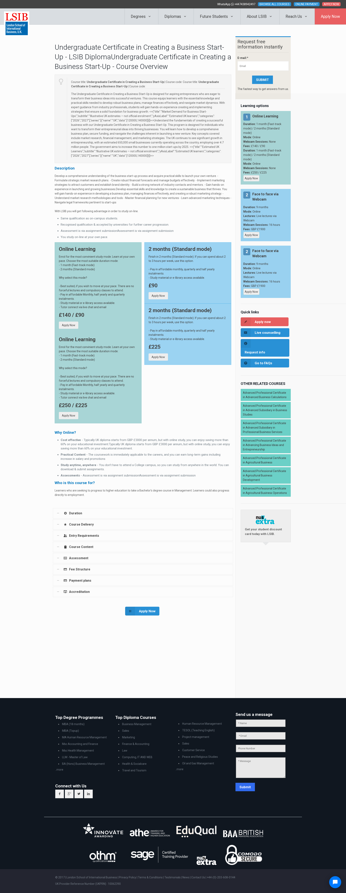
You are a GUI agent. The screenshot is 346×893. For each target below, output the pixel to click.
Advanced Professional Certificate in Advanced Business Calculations (265, 395)
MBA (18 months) (73, 724)
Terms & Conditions (150, 877)
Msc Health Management (78, 750)
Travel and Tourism (134, 770)
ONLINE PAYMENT (306, 4)
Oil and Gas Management (198, 763)
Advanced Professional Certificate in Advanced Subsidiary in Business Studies (265, 410)
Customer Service (193, 750)
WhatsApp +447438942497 (236, 4)
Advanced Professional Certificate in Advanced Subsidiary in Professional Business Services (264, 428)
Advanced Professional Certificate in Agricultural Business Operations (265, 490)
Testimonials (172, 877)
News (186, 877)
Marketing (128, 737)
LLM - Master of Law (75, 757)
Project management (195, 737)
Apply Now (68, 325)
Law (124, 750)
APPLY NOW (331, 4)
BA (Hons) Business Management (83, 763)
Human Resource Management (202, 723)
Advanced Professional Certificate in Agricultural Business (264, 460)
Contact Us (198, 877)
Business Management (136, 724)
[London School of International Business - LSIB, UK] (16, 16)
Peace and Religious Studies (200, 756)
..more (59, 769)
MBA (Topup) (70, 730)
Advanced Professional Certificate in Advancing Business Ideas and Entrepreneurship (264, 445)
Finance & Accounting (135, 744)
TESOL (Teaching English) (198, 730)
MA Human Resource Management (84, 737)
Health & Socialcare (134, 763)
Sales (125, 730)
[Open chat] (335, 882)
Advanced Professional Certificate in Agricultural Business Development (264, 475)
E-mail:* (242, 58)
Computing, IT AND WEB (137, 757)
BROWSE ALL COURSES (275, 4)
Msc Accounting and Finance (80, 744)
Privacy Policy (128, 877)
